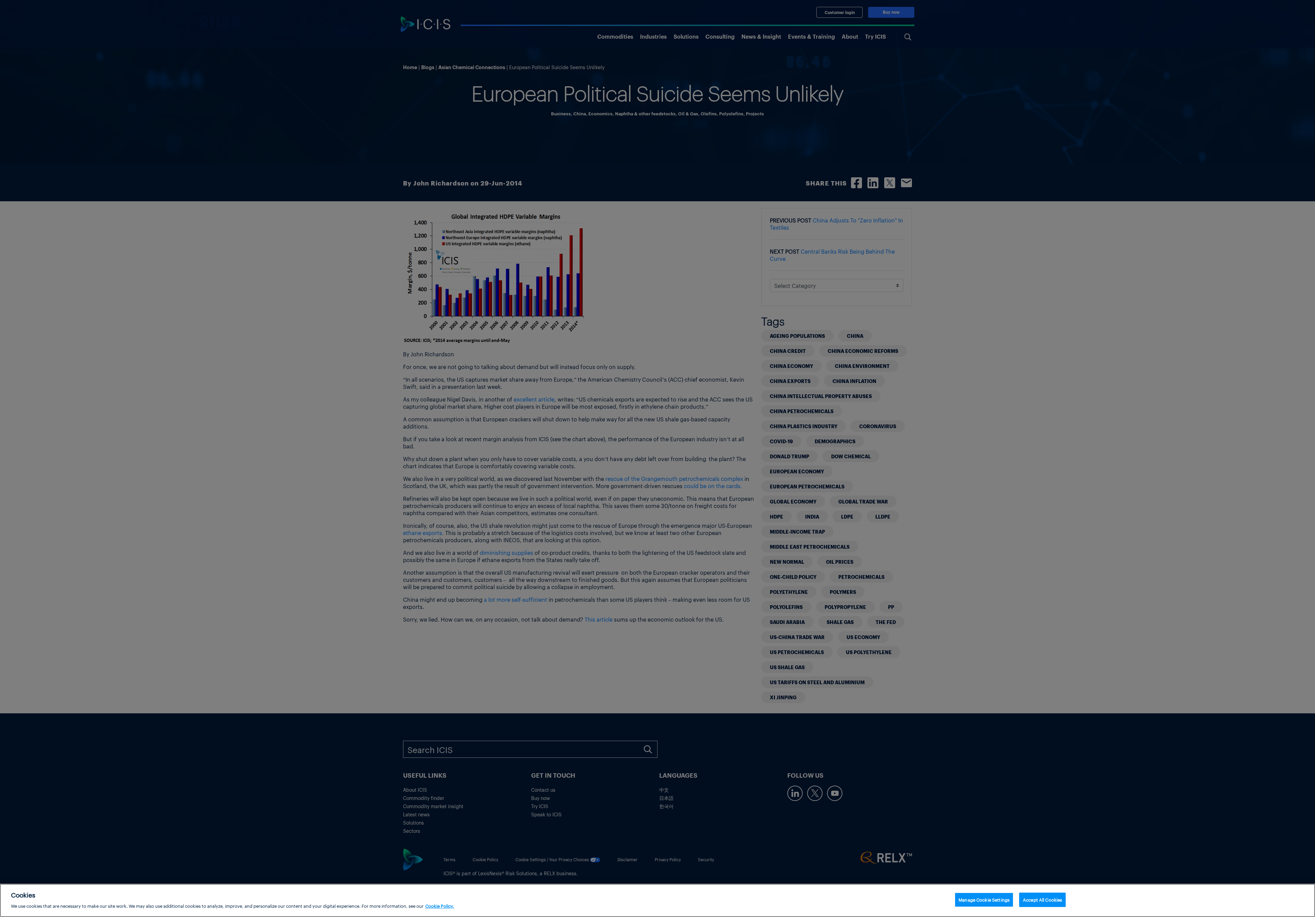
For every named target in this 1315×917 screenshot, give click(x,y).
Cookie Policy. (439, 905)
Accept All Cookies (1042, 900)
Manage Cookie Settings (984, 900)
